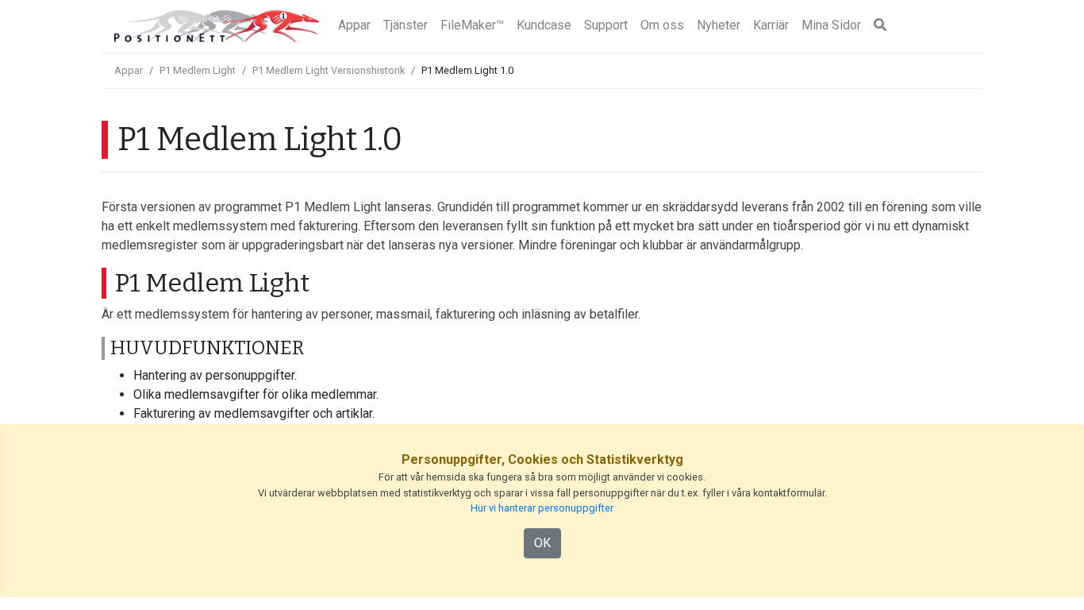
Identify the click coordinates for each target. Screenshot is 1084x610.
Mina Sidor (831, 25)
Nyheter (718, 25)
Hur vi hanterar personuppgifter (542, 508)
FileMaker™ (472, 25)
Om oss (662, 25)
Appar (354, 25)
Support (606, 25)
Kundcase (544, 25)
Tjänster (405, 25)
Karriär (771, 25)
